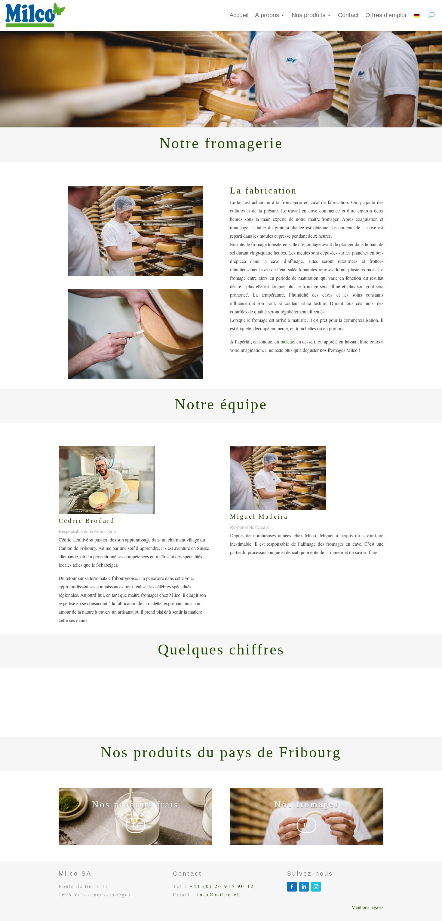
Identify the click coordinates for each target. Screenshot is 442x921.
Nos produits (308, 15)
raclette (287, 341)
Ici (135, 825)
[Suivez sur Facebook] (292, 887)
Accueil (238, 15)
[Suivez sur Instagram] (316, 887)
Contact (348, 15)
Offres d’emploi (385, 15)
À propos (267, 15)
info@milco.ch (219, 894)
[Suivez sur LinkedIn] (304, 887)
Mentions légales (367, 907)
